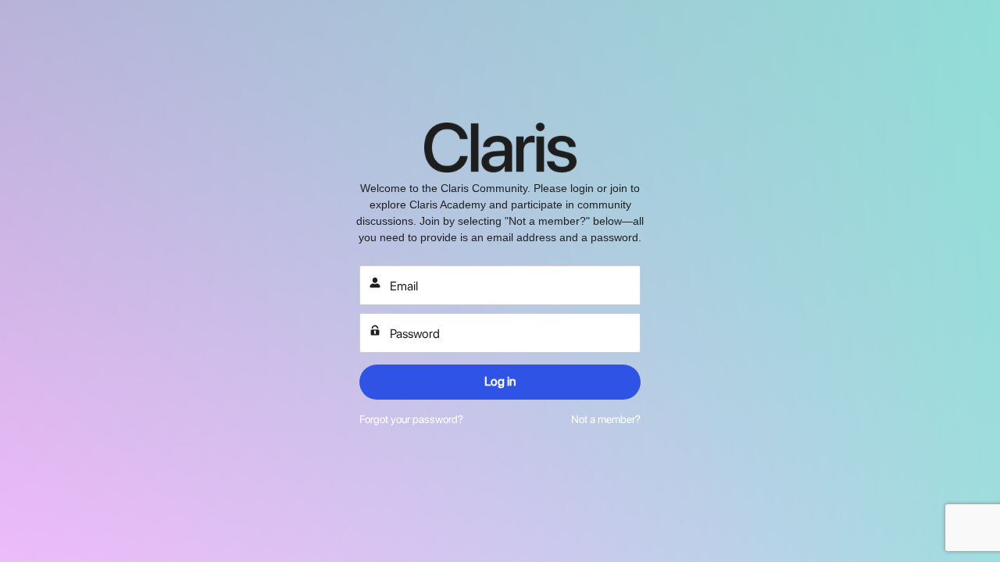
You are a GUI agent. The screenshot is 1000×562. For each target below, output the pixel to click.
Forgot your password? (411, 419)
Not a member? (606, 419)
